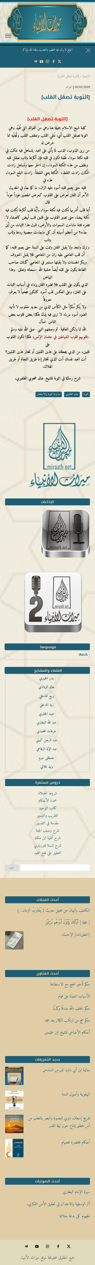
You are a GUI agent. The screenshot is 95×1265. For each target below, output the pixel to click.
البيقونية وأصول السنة (76, 1094)
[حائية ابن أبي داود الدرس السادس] (14, 1077)
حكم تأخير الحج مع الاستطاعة (70, 984)
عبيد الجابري (46, 714)
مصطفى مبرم (46, 758)
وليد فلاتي (46, 767)
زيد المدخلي (46, 705)
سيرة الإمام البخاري (76, 1192)
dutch (83, 654)
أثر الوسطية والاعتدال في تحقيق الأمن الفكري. (58, 1204)
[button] (89, 1234)
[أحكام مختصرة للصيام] (14, 1149)
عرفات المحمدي (46, 731)
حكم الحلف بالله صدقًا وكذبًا (71, 1008)
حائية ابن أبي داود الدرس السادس (66, 1070)
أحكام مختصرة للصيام (76, 1142)
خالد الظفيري (72, 394)
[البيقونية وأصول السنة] (14, 1101)
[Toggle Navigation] (8, 37)
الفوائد (69, 87)
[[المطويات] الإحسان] (14, 941)
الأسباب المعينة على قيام (74, 996)
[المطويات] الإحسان (76, 934)
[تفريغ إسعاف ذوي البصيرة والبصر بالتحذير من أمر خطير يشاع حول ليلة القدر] (14, 1125)
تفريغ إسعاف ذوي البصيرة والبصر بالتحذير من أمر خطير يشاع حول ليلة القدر (59, 1122)
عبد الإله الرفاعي (46, 749)
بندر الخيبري (46, 678)
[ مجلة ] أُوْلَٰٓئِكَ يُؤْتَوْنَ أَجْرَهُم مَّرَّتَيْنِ (67, 922)
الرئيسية (86, 76)
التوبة (86, 394)
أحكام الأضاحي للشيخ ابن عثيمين (67, 1032)
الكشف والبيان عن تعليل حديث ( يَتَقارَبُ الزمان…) (53, 910)
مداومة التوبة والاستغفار (48, 394)
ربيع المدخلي (46, 696)
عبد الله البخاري (46, 722)
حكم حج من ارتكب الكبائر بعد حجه (67, 1020)
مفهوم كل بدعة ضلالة (74, 1216)
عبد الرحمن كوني (46, 740)
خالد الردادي (47, 687)
